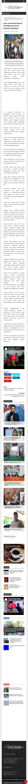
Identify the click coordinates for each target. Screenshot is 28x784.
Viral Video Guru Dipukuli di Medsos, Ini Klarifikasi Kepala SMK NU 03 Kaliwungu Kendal (16, 702)
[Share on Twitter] (16, 374)
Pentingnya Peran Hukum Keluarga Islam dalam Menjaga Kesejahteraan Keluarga (16, 640)
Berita (9, 17)
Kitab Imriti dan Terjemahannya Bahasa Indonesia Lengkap (14, 586)
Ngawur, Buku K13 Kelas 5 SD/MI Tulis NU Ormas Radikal (16, 695)
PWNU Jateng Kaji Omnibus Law (12, 462)
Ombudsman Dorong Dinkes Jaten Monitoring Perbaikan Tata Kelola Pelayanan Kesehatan (13, 438)
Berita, (13, 31)
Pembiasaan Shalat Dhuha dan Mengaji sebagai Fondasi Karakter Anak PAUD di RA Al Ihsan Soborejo (14, 630)
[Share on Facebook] (7, 374)
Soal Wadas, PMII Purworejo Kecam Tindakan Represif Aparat (13, 423)
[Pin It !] (7, 381)
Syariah (12, 17)
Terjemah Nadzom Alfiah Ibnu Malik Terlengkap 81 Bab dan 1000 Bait (16, 571)
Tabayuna (12, 782)
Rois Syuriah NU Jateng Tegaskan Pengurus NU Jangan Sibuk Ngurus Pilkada (13, 484)
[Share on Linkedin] (16, 377)
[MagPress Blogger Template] (14, 7)
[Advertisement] (14, 102)
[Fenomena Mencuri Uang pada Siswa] (6, 649)
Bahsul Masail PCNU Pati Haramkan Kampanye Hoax (15, 688)
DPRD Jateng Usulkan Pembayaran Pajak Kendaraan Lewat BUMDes (13, 507)
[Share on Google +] (7, 377)
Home (5, 17)
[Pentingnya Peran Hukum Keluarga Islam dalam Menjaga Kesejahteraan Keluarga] (6, 642)
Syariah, (17, 31)
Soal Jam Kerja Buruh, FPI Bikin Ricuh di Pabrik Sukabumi (13, 25)
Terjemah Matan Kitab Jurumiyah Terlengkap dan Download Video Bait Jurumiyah (15, 579)
